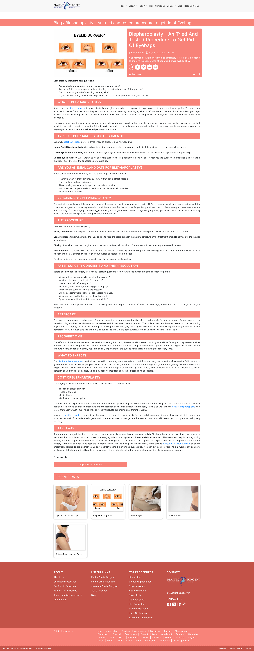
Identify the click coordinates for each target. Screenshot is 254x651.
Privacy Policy (236, 648)
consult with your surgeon (176, 443)
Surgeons (160, 5)
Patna (110, 640)
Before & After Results (65, 590)
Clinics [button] (170, 5)
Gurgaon (180, 634)
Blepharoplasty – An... (103, 515)
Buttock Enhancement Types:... (70, 554)
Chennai (117, 634)
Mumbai (180, 637)
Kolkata (132, 637)
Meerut (168, 637)
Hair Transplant (137, 604)
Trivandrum (150, 640)
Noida (100, 640)
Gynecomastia (136, 599)
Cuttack (144, 634)
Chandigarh (103, 634)
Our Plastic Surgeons (65, 586)
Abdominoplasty (137, 590)
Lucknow (144, 637)
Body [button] (142, 5)
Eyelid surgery (77, 108)
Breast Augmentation (140, 581)
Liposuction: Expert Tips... (68, 515)
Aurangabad (140, 631)
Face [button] (122, 5)
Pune (119, 640)
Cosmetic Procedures (65, 581)
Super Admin (137, 52)
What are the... (175, 515)
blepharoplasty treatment (70, 361)
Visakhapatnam (181, 640)
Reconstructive (191, 5)
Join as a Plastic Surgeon (104, 586)
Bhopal (167, 631)
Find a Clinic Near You (103, 581)
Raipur (129, 640)
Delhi (154, 634)
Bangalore (155, 631)
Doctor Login (60, 599)
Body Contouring (138, 613)
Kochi (121, 637)
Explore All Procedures (141, 617)
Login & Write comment (90, 464)
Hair (151, 5)
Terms (248, 648)
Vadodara (165, 640)
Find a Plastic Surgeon (103, 577)
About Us (59, 577)
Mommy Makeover (139, 608)
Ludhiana (156, 637)
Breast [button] (132, 5)
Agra (99, 631)
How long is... (137, 515)
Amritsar (126, 631)
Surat (138, 640)
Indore (102, 637)
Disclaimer (222, 648)
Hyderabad (193, 634)
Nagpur (191, 637)
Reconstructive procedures (68, 595)
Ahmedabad (112, 631)
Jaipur (112, 637)
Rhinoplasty (135, 595)
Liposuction (135, 577)
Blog (180, 5)
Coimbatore (131, 634)
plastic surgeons (72, 142)
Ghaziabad (166, 634)
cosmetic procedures (72, 415)
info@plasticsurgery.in (178, 593)
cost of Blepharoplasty (183, 406)
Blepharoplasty (137, 586)
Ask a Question (99, 590)
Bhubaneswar (181, 631)
